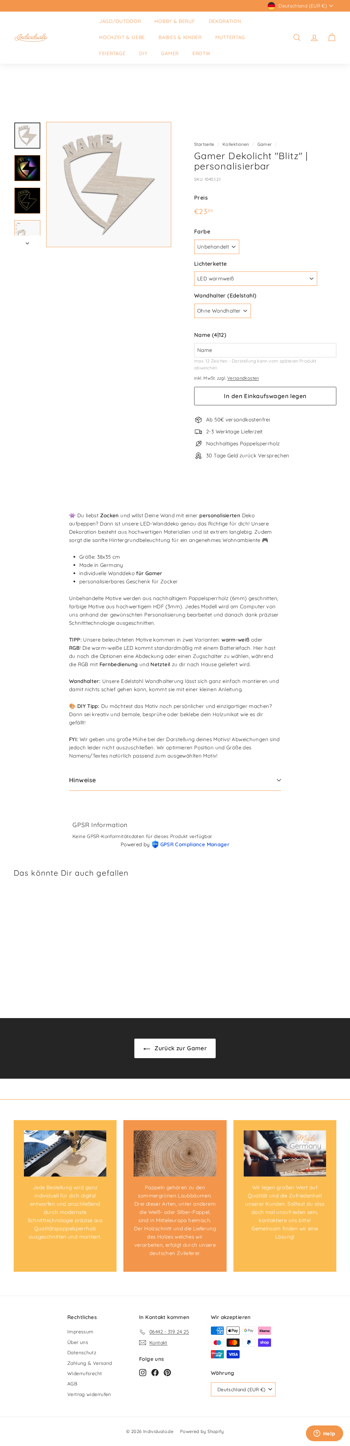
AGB (72, 1384)
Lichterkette (210, 263)
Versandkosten (243, 378)
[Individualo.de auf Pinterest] (167, 1372)
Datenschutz (81, 1352)
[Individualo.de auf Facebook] (155, 1372)
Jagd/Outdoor (120, 21)
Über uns (77, 1342)
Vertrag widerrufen (89, 1394)
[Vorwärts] (27, 241)
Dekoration (225, 21)
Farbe (202, 231)
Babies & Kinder (180, 37)
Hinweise (82, 780)
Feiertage (112, 53)
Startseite (204, 144)
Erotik (201, 53)
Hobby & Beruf (174, 21)
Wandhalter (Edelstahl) (225, 295)
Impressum (80, 1332)
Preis (201, 197)
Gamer (170, 53)
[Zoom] (108, 184)
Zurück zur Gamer (180, 1048)
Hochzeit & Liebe (122, 37)
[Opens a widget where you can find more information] (324, 1434)
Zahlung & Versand (89, 1363)
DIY (143, 53)
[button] (265, 335)
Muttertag (230, 37)
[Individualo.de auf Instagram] (142, 1372)
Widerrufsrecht (84, 1373)
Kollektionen (236, 144)
